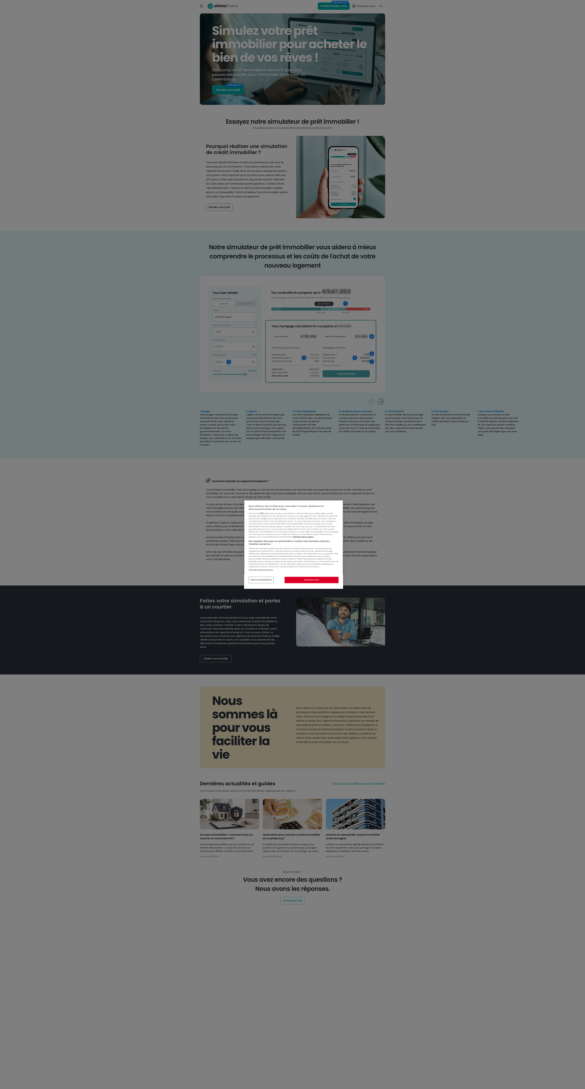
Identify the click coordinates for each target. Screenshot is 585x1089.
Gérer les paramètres (261, 580)
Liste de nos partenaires (261, 570)
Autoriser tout (311, 580)
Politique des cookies (303, 537)
